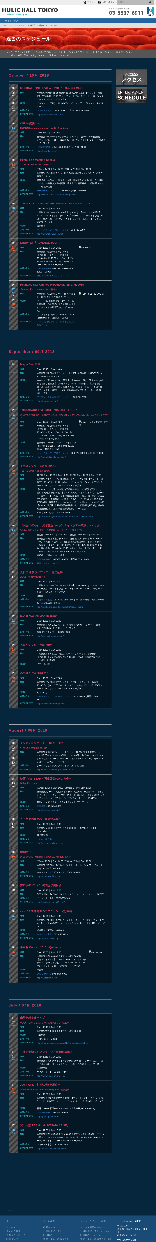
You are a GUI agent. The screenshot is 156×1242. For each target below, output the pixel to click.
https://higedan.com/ (47, 151)
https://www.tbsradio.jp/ (48, 938)
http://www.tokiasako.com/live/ (51, 457)
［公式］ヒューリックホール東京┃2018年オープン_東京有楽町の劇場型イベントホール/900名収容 (30, 11)
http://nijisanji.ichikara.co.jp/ (50, 843)
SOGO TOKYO (44, 974)
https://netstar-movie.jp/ (48, 810)
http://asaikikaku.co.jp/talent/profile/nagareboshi (60, 607)
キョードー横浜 (44, 110)
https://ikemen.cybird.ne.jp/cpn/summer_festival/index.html (65, 516)
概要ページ (49, 1227)
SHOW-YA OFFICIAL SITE (49, 275)
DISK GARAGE (44, 147)
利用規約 (48, 1235)
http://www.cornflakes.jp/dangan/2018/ (55, 769)
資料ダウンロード (15, 1235)
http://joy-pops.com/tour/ (48, 1116)
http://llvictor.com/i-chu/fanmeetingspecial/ (57, 194)
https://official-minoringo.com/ (51, 703)
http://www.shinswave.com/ (50, 114)
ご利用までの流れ (52, 1231)
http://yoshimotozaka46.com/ (51, 902)
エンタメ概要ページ (90, 1227)
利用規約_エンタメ (102, 52)
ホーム (5, 25)
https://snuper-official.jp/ (48, 876)
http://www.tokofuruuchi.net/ (50, 234)
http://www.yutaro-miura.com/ (51, 1076)
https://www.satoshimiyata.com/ (52, 1148)
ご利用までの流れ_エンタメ (48, 52)
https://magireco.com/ (47, 401)
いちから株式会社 (45, 839)
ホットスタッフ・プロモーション (53, 230)
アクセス (11, 1227)
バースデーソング (45, 190)
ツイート (12, 1211)
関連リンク (12, 1239)
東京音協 (41, 806)
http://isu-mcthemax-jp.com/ (50, 636)
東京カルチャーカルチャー (49, 563)
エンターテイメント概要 (23, 25)
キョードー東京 (44, 599)
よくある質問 (13, 1231)
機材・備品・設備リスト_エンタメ (27, 55)
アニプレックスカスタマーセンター (54, 397)
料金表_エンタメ (124, 52)
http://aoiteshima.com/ (47, 978)
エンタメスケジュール (77, 52)
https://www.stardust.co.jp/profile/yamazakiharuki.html (62, 1043)
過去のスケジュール (59, 55)
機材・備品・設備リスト (56, 1239)
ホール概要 (49, 1221)
